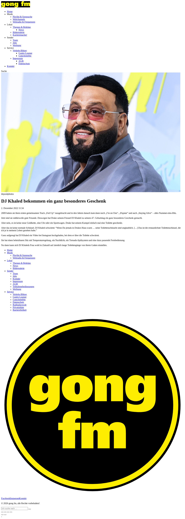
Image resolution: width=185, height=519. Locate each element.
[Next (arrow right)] (5, 514)
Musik (10, 252)
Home (10, 11)
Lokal (9, 260)
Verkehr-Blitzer (20, 50)
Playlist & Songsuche (22, 16)
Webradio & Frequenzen (24, 22)
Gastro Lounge (25, 53)
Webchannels (19, 19)
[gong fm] (15, 6)
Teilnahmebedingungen (23, 286)
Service (10, 292)
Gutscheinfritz (24, 56)
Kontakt (10, 66)
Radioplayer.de (19, 305)
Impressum (18, 58)
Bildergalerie (18, 32)
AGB (21, 61)
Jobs (15, 43)
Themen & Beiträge (22, 27)
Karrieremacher (20, 35)
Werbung (17, 45)
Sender (10, 271)
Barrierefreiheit (19, 310)
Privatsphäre (18, 307)
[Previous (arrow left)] (2, 514)
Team (15, 40)
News (21, 30)
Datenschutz (24, 63)
